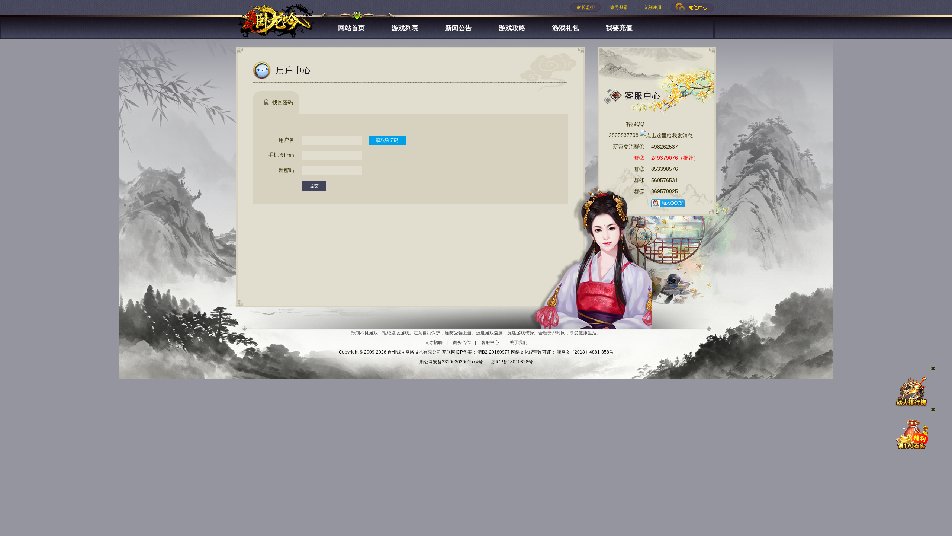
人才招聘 (434, 342)
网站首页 (351, 28)
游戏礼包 (565, 28)
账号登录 (619, 7)
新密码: (287, 170)
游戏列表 (405, 28)
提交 (314, 185)
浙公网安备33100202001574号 (451, 361)
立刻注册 (653, 7)
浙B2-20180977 (493, 352)
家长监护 (586, 7)
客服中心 (490, 342)
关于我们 (518, 342)
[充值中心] (692, 7)
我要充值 (619, 28)
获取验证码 (387, 140)
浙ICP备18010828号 (512, 361)
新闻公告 (458, 28)
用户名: (287, 140)
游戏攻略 (512, 28)
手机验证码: (282, 155)
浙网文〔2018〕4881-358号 (585, 352)
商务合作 (462, 342)
